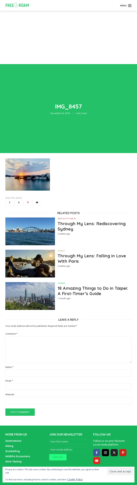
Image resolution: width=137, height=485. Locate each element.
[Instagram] (105, 452)
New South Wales (67, 218)
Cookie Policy (75, 479)
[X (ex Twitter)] (114, 452)
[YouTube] (96, 460)
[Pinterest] (122, 452)
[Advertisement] (68, 37)
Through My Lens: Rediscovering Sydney (92, 226)
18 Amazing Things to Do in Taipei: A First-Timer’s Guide (93, 290)
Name (9, 367)
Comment (11, 333)
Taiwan (61, 283)
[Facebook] (96, 452)
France (61, 250)
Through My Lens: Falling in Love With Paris (92, 258)
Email (9, 380)
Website (9, 394)
